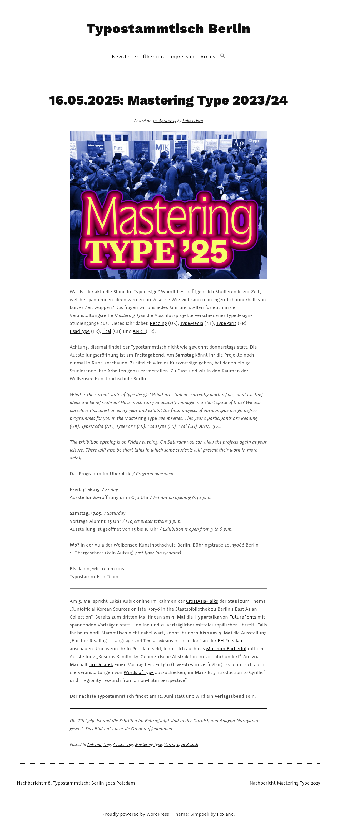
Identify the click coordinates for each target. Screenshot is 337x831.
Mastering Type (148, 744)
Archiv (208, 56)
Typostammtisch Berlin (168, 28)
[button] (223, 56)
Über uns (154, 56)
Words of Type (139, 672)
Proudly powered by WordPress (135, 814)
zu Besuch (189, 744)
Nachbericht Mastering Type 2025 (285, 783)
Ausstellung (123, 744)
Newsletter (125, 56)
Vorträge (171, 744)
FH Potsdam (231, 640)
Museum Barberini (226, 648)
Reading (158, 323)
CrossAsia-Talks (202, 601)
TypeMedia (191, 323)
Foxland (225, 814)
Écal (106, 331)
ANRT (139, 331)
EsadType (80, 331)
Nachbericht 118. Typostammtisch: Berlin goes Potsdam (76, 783)
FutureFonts (242, 617)
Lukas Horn (192, 120)
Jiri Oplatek (101, 664)
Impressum (182, 56)
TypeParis (226, 323)
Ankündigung (99, 744)
